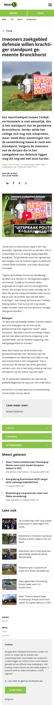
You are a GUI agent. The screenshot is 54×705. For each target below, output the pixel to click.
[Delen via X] (19, 183)
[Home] (13, 4)
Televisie (5, 635)
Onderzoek (31, 19)
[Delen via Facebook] (13, 183)
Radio (4, 631)
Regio (40, 13)
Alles (4, 19)
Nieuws (13, 13)
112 (12, 19)
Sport (20, 19)
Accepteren (15, 690)
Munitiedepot (14, 411)
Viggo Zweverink (10, 164)
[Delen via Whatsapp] (26, 183)
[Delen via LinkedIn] (7, 183)
